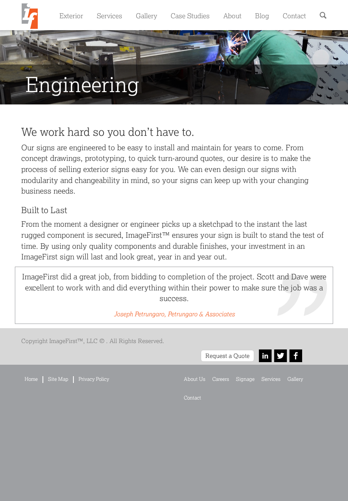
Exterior (71, 15)
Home (31, 379)
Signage (245, 379)
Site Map (58, 379)
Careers (220, 379)
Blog (262, 15)
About (232, 15)
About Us (194, 379)
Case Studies (190, 15)
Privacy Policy (94, 379)
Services (109, 15)
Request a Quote (227, 355)
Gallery (146, 15)
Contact (294, 15)
